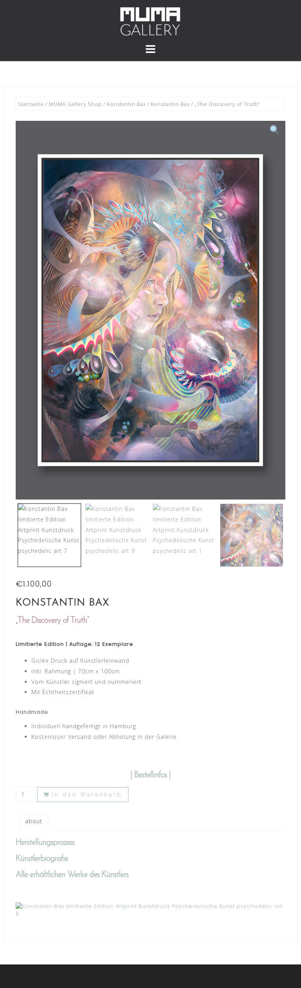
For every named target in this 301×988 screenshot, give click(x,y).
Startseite (31, 104)
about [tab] (33, 821)
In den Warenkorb (87, 794)
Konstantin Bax (126, 104)
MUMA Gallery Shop (75, 104)
